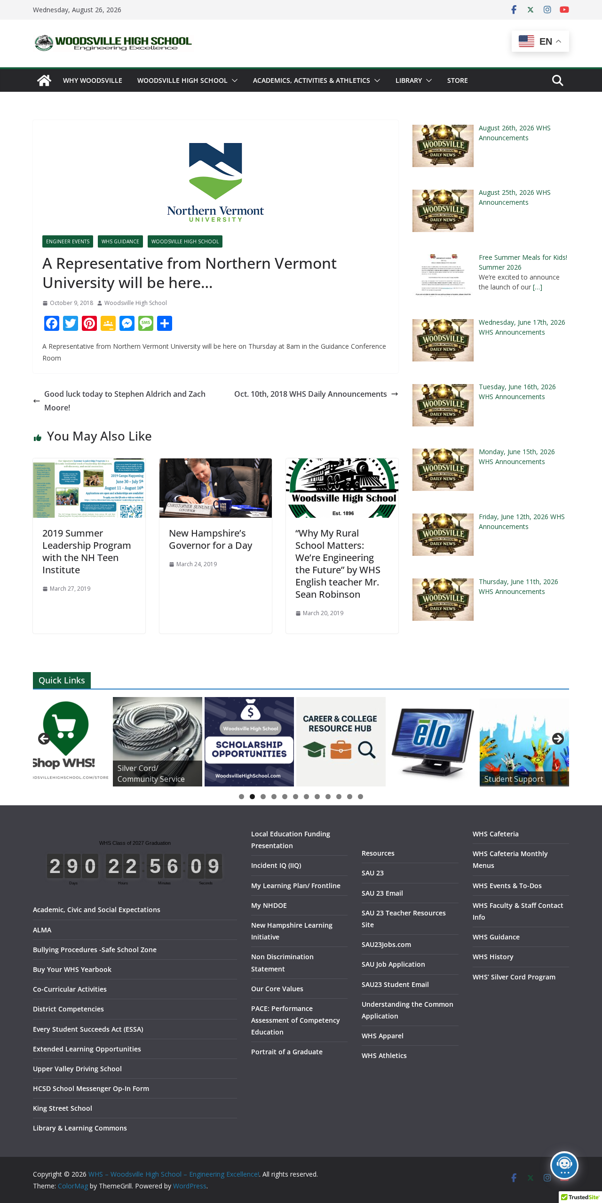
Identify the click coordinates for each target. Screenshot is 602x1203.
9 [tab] (328, 796)
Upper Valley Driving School (77, 1068)
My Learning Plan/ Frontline (296, 885)
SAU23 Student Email (395, 984)
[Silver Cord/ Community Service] (157, 741)
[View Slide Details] (66, 741)
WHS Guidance (120, 241)
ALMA (42, 929)
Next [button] (557, 739)
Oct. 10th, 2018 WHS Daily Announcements (310, 394)
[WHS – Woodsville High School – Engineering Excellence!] (44, 80)
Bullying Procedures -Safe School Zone (95, 949)
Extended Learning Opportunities (87, 1048)
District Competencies (68, 1008)
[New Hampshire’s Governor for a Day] (215, 465)
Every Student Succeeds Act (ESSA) (88, 1029)
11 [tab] (350, 797)
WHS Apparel (383, 1035)
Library (409, 80)
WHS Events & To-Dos (507, 885)
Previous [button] (45, 739)
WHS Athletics (384, 1055)
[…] (537, 286)
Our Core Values (277, 988)
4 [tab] (274, 796)
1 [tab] (241, 796)
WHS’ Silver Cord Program (514, 976)
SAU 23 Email (382, 893)
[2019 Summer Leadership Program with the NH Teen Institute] (89, 465)
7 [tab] (306, 796)
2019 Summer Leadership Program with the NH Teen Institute (86, 551)
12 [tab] (360, 797)
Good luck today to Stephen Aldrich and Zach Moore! (125, 401)
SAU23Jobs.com (386, 944)
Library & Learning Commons (80, 1127)
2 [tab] (252, 796)
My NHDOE (269, 905)
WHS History (493, 956)
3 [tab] (263, 796)
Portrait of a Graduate (287, 1051)
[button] (233, 80)
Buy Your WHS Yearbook (72, 969)
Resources (378, 853)
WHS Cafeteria (496, 833)
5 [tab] (284, 796)
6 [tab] (295, 796)
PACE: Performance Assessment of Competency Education (295, 1020)
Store (457, 80)
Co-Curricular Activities (70, 989)
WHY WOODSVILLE (92, 80)
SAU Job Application (393, 964)
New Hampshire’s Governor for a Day (210, 539)
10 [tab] (339, 797)
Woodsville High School (182, 80)
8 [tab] (317, 796)
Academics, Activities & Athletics (311, 80)
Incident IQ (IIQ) (276, 865)
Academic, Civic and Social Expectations (96, 909)
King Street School (62, 1108)
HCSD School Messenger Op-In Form (91, 1088)
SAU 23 (373, 872)
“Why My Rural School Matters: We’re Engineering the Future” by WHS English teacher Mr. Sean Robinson (337, 564)
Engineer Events (67, 241)
